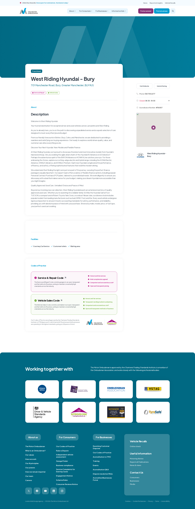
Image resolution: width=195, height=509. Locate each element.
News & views (135, 465)
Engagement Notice (64, 476)
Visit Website (144, 86)
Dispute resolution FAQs (103, 474)
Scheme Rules (62, 480)
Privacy (150, 501)
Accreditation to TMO (102, 457)
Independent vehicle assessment (64, 455)
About (71, 11)
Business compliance (64, 465)
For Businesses (101, 11)
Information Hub (118, 11)
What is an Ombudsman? (35, 451)
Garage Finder (62, 461)
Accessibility (165, 501)
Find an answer (145, 11)
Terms (157, 501)
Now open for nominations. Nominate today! (52, 3)
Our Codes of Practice (65, 446)
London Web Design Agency (34, 501)
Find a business (161, 11)
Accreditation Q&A (101, 469)
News (145, 3)
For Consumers (85, 11)
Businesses (134, 481)
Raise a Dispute (62, 451)
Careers (28, 480)
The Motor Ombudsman (35, 446)
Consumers (134, 477)
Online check (135, 446)
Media (132, 484)
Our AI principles (32, 463)
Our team (29, 476)
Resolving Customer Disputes (101, 447)
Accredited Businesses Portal (102, 479)
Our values (29, 455)
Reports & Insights (156, 3)
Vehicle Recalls (170, 3)
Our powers (30, 467)
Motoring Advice (136, 458)
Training (96, 461)
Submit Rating (162, 86)
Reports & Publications (139, 462)
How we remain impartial (35, 472)
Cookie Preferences (139, 501)
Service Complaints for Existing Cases (65, 470)
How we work (30, 459)
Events (95, 465)
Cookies (128, 501)
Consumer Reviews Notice (67, 484)
